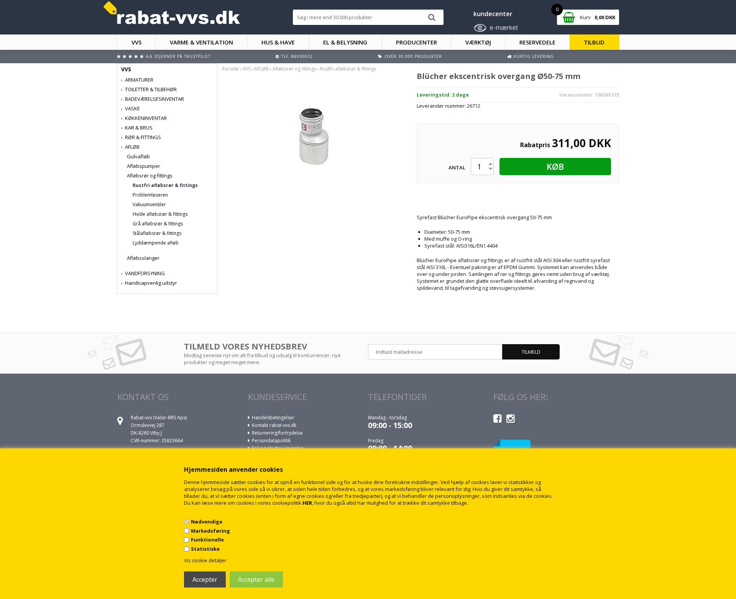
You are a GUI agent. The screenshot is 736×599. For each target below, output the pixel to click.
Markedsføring (210, 530)
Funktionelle (207, 539)
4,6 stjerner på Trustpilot (178, 56)
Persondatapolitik (271, 440)
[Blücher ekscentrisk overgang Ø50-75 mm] (313, 136)
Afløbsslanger (143, 257)
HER (307, 502)
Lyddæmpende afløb (156, 243)
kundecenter (493, 14)
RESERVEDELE (537, 42)
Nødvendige (206, 521)
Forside (230, 69)
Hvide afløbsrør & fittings (160, 214)
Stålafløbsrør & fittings (157, 233)
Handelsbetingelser (273, 417)
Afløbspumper (143, 165)
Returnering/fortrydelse (277, 433)
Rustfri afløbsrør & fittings (165, 185)
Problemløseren (150, 195)
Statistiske (205, 548)
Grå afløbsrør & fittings (158, 223)
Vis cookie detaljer (205, 560)
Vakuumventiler (149, 204)
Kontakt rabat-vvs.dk (274, 425)
